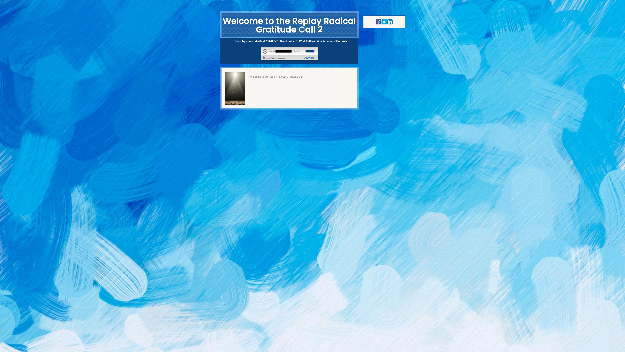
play (265, 51)
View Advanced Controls (331, 41)
